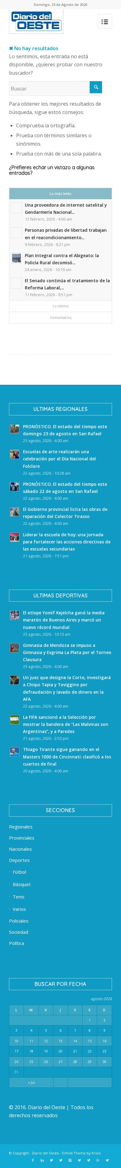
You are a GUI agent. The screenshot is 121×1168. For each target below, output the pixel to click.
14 (75, 1040)
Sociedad (18, 932)
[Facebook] (33, 1160)
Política (16, 943)
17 (16, 1051)
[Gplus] (98, 1160)
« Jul (31, 1082)
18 (31, 1051)
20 (60, 1051)
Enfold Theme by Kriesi (81, 1153)
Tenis (19, 897)
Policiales (19, 921)
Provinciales (21, 838)
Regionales (21, 826)
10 (16, 1040)
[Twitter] (51, 1160)
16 (104, 1040)
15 (90, 1040)
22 (90, 1051)
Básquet (22, 884)
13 (60, 1040)
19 (46, 1051)
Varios (19, 909)
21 (75, 1051)
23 (104, 1051)
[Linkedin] (42, 1160)
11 (31, 1040)
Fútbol (19, 872)
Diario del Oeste (45, 1153)
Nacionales (20, 849)
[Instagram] (70, 1160)
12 (46, 1040)
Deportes (19, 860)
